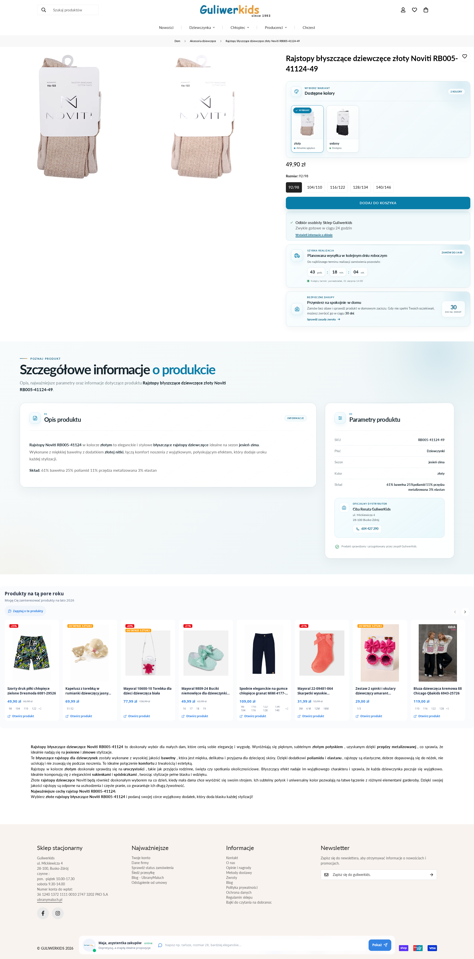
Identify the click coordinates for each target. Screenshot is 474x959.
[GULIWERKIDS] (237, 10)
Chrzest (309, 27)
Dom (177, 41)
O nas (230, 863)
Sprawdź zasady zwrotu (321, 319)
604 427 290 (369, 529)
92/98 (294, 187)
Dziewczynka (200, 27)
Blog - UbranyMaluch (148, 877)
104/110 (314, 187)
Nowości (166, 27)
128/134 (360, 187)
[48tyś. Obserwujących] (43, 913)
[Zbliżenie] (125, 61)
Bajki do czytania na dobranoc (249, 902)
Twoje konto (141, 858)
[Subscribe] (431, 875)
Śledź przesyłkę (143, 872)
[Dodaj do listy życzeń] (464, 56)
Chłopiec (238, 27)
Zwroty (231, 877)
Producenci (274, 27)
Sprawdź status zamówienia (153, 868)
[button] (426, 10)
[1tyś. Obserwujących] (58, 913)
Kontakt (232, 858)
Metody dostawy (239, 872)
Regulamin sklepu (239, 897)
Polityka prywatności (241, 887)
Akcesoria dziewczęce (203, 41)
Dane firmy (140, 863)
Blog (229, 882)
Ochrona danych (239, 892)
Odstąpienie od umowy (149, 882)
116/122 (337, 187)
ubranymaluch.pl (49, 899)
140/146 (383, 187)
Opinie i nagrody (238, 868)
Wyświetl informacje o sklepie (314, 234)
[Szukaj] (43, 9)
